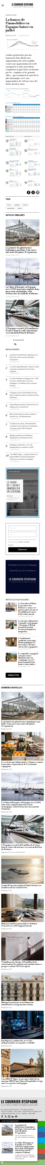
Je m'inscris (22, 617)
